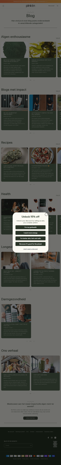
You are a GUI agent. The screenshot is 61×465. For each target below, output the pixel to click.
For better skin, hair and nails (30, 238)
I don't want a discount (30, 249)
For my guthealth (31, 227)
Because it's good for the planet (30, 244)
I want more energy (30, 233)
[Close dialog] (46, 214)
